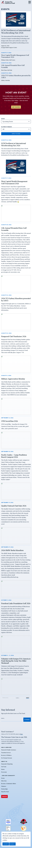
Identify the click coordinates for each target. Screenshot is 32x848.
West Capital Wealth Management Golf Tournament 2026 (14, 182)
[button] (29, 2)
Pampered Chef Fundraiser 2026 (13, 336)
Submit (27, 719)
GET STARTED (16, 107)
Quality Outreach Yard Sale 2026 (13, 506)
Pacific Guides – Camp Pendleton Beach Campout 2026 (14, 456)
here (21, 734)
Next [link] (27, 697)
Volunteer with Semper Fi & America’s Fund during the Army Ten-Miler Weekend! (16, 661)
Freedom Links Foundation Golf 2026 (15, 603)
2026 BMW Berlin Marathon (12, 550)
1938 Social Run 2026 (9, 421)
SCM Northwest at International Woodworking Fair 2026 (13, 144)
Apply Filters (16, 133)
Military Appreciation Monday (13, 379)
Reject (12, 844)
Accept (5, 844)
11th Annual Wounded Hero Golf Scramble (14, 229)
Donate (4, 796)
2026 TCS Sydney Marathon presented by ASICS (16, 299)
